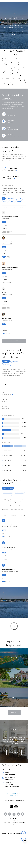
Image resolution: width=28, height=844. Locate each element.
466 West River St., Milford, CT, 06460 (10, 571)
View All (14, 712)
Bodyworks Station (6, 318)
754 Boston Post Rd (7, 269)
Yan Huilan (4, 292)
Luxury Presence (14, 825)
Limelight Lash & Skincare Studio (10, 267)
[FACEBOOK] (5, 814)
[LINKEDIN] (9, 814)
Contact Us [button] (14, 752)
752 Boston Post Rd (7, 243)
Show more (14, 341)
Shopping (20, 198)
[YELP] (14, 814)
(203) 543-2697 (9, 779)
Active (5, 201)
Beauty (12, 201)
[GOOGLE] (22, 814)
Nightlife (19, 201)
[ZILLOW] (18, 814)
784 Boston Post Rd (7, 294)
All (4, 198)
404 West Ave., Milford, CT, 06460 (9, 549)
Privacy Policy (21, 833)
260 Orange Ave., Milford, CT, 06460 (9, 526)
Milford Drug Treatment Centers (10, 216)
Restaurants (11, 198)
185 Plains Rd (5, 218)
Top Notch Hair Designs (7, 242)
